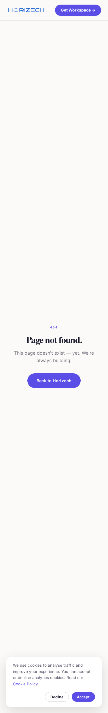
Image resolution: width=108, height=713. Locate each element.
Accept (83, 697)
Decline (57, 697)
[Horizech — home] (26, 10)
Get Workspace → (78, 9)
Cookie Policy (25, 684)
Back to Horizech (54, 380)
